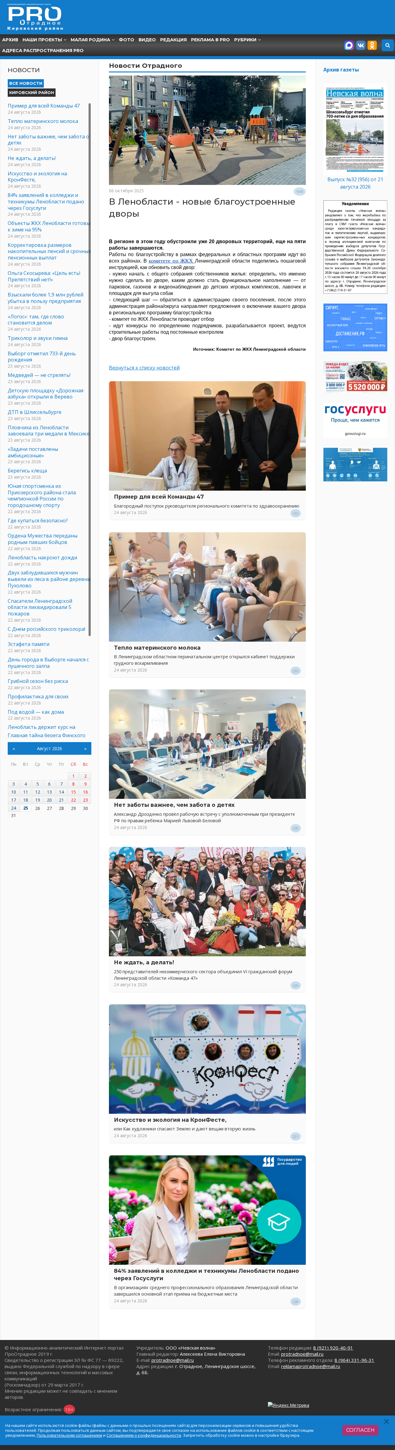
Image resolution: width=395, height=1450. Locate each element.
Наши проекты (42, 40)
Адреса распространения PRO (43, 50)
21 (61, 800)
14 (61, 792)
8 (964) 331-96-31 (354, 1360)
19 (37, 800)
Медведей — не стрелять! (39, 375)
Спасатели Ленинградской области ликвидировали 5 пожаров (40, 607)
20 (49, 800)
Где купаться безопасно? (38, 520)
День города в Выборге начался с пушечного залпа (48, 662)
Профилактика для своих (38, 696)
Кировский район (31, 92)
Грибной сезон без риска (38, 681)
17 (13, 800)
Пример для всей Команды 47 (159, 496)
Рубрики (245, 40)
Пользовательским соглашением (69, 1435)
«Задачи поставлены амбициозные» (33, 452)
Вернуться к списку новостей (144, 367)
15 (73, 792)
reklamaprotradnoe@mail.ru (310, 1366)
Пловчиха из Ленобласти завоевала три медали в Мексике (48, 430)
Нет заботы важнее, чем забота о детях (174, 805)
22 (73, 800)
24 (13, 808)
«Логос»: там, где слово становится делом (36, 319)
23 (85, 800)
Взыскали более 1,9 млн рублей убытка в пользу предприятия (45, 297)
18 (25, 800)
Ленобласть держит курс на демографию (41, 730)
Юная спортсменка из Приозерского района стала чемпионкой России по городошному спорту (42, 496)
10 (13, 792)
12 (37, 792)
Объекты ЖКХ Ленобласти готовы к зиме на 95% (49, 226)
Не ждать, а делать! (144, 962)
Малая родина (90, 40)
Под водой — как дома (36, 712)
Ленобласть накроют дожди (42, 557)
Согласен (360, 1430)
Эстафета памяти (28, 644)
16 (85, 792)
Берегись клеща (27, 470)
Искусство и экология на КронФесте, (170, 1120)
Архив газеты (341, 69)
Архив (10, 40)
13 (49, 792)
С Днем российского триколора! (46, 629)
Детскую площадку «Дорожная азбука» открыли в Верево (45, 393)
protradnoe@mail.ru (173, 1360)
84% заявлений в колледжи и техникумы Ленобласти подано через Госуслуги (46, 201)
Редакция (173, 40)
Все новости (25, 83)
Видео (147, 40)
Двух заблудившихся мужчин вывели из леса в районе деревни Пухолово (49, 579)
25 (25, 808)
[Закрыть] (386, 1421)
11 (25, 792)
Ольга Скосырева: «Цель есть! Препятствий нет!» (44, 276)
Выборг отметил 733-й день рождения (42, 356)
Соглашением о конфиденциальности (143, 1435)
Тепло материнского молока (157, 647)
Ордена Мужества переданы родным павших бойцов (42, 538)
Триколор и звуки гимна (38, 338)
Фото (126, 40)
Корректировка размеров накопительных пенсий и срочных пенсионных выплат (49, 251)
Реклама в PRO (210, 40)
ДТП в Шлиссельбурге (34, 412)
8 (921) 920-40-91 (333, 1348)
